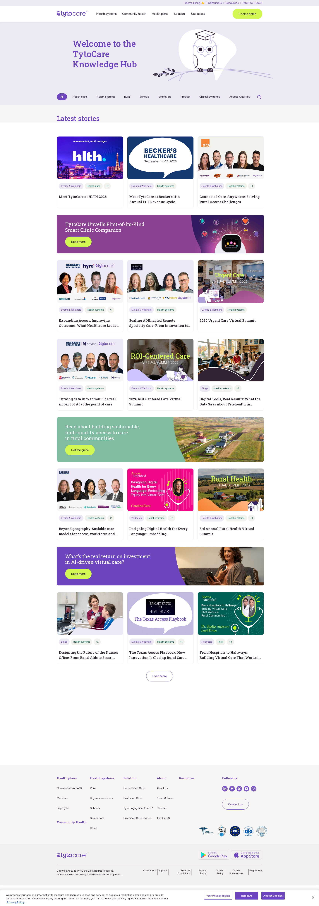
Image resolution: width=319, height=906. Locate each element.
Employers (165, 96)
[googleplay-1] (214, 854)
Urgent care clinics (101, 798)
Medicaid (62, 798)
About (161, 778)
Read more (78, 242)
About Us (162, 788)
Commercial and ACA (69, 788)
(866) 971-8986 (252, 3)
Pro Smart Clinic (133, 798)
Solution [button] (179, 14)
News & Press (165, 798)
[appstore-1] (246, 854)
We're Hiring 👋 (194, 3)
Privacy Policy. (16, 902)
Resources (232, 3)
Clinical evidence (209, 96)
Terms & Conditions (184, 872)
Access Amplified (239, 96)
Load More (159, 676)
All (62, 96)
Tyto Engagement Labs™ (138, 808)
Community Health (71, 822)
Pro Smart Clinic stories (137, 818)
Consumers (215, 3)
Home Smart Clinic (134, 788)
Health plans (160, 14)
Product (185, 96)
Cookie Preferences (236, 872)
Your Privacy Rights (218, 895)
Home (93, 828)
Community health (134, 14)
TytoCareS (163, 818)
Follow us (229, 778)
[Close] (313, 897)
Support (162, 870)
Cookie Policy (219, 872)
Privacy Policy (203, 872)
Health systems (106, 14)
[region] (159, 898)
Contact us (235, 804)
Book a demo (247, 14)
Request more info (159, 747)
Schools (144, 96)
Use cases (198, 14)
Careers (162, 808)
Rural (127, 96)
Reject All (247, 895)
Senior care (97, 818)
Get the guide (80, 450)
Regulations (255, 870)
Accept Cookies (273, 895)
